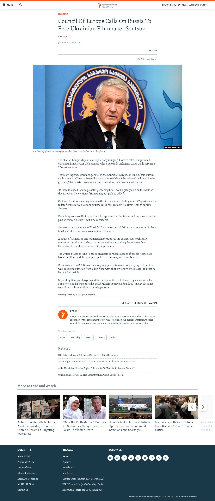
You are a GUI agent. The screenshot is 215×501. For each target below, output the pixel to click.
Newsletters (68, 468)
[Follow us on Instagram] (124, 458)
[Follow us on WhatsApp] (159, 458)
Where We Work (25, 462)
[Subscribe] (165, 458)
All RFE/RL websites (199, 5)
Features (66, 462)
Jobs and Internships (27, 473)
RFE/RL (65, 37)
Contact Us (22, 490)
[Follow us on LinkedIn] (152, 458)
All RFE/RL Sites (25, 484)
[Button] (153, 51)
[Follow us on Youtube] (110, 458)
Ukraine (63, 14)
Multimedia (68, 473)
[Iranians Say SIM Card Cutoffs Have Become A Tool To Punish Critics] (176, 407)
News (65, 457)
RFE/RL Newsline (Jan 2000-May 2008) (82, 484)
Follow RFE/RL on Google (174, 5)
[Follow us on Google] (131, 458)
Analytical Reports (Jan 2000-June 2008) (83, 490)
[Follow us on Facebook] (145, 458)
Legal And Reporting (27, 479)
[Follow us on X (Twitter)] (138, 458)
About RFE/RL (24, 457)
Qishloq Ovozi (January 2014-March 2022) (83, 479)
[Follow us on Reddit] (117, 458)
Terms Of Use (24, 468)
